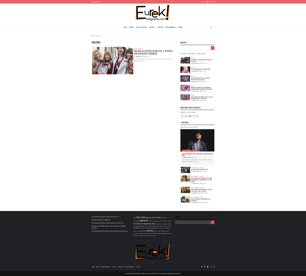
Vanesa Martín (152, 235)
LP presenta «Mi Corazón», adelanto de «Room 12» (201, 60)
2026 (143, 217)
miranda (134, 231)
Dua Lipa (145, 226)
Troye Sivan (135, 235)
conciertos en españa (159, 224)
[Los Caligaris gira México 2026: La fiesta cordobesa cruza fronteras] (185, 97)
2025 (138, 217)
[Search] (211, 27)
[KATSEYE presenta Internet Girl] (185, 170)
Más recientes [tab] (191, 54)
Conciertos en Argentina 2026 (144, 224)
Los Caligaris (143, 228)
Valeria (148, 235)
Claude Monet (164, 221)
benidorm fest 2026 (158, 221)
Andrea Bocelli (135, 221)
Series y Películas (141, 27)
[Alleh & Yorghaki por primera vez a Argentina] (185, 199)
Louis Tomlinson (160, 228)
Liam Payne (170, 226)
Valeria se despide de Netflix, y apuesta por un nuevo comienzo (153, 52)
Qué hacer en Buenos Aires (153, 233)
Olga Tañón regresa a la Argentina (200, 69)
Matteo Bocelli (167, 228)
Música (131, 27)
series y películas (162, 233)
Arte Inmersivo (151, 221)
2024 (134, 217)
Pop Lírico (146, 233)
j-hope (160, 226)
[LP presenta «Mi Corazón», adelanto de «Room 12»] (185, 60)
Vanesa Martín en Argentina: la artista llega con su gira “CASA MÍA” (201, 190)
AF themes (178, 273)
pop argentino (141, 233)
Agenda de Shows (164, 217)
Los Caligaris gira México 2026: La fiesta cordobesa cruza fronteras (202, 98)
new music (167, 231)
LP (163, 228)
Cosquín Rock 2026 (136, 226)
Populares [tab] (183, 54)
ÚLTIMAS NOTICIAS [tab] (201, 54)
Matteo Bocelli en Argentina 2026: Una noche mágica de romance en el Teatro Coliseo (201, 180)
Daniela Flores (139, 56)
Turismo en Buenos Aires (142, 235)
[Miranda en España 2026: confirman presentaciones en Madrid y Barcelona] (185, 88)
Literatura (160, 27)
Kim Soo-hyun (164, 226)
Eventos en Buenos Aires (152, 226)
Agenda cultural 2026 (153, 217)
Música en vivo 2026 (157, 231)
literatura (138, 228)
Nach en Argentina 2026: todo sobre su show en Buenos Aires (197, 154)
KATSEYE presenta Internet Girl (199, 169)
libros (134, 228)
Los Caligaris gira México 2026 (151, 228)
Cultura (151, 27)
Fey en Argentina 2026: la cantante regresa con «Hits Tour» (200, 79)
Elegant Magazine (167, 273)
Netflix (162, 231)
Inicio (125, 27)
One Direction (135, 233)
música (149, 230)
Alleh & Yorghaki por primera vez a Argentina (200, 200)
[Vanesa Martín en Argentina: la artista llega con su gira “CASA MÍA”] (185, 189)
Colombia (169, 221)
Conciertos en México (167, 224)
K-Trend (180, 27)
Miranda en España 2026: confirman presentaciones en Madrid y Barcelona (201, 88)
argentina (143, 220)
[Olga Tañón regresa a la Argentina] (185, 69)
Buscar (183, 42)
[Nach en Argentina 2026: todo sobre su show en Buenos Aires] (197, 140)
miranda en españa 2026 (141, 231)
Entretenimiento (170, 27)
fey (157, 226)
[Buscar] (212, 48)
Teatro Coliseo (169, 233)
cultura (142, 226)
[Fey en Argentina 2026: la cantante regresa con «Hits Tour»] (185, 78)
